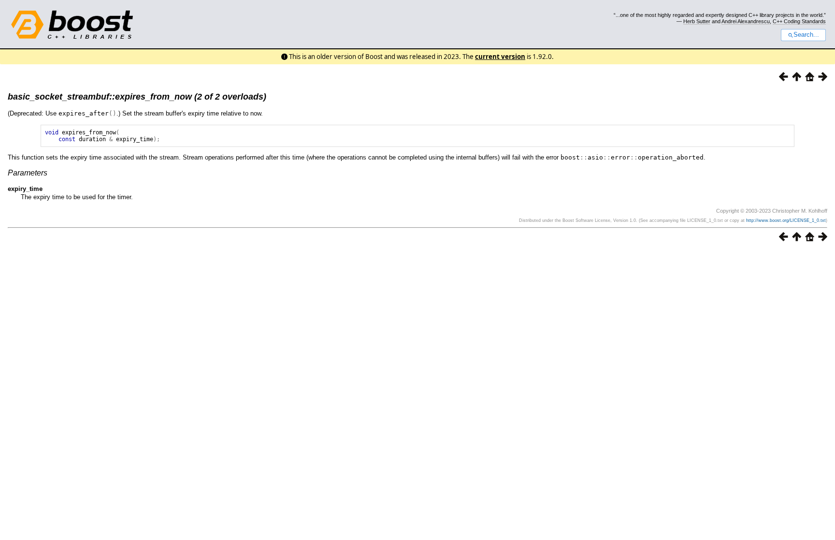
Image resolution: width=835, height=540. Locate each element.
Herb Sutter (696, 21)
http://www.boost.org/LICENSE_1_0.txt (786, 220)
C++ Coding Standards (799, 21)
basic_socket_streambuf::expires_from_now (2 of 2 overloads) (137, 97)
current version (500, 56)
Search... (806, 34)
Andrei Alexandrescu (745, 21)
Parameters (27, 173)
